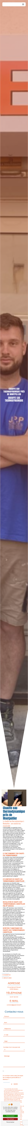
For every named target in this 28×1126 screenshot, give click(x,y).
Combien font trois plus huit (11, 1047)
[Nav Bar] (23, 4)
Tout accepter (10, 1116)
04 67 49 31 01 (14, 997)
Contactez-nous (7, 978)
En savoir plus (6, 975)
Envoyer (16, 1084)
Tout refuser (10, 1119)
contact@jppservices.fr (14, 1005)
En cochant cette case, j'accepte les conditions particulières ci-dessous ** (13, 1077)
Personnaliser (10, 1122)
